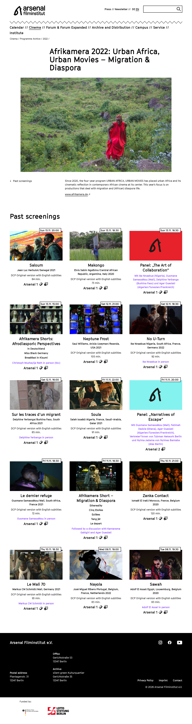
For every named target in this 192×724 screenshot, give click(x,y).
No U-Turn (156, 338)
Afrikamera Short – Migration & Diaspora (96, 498)
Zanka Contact (156, 495)
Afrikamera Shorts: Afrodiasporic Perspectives (36, 341)
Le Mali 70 (36, 584)
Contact (177, 680)
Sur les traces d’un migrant (36, 414)
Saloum (36, 265)
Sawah (156, 584)
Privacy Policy (145, 680)
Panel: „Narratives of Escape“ (156, 417)
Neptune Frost (96, 338)
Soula (96, 414)
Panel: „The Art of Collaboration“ (155, 267)
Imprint (163, 680)
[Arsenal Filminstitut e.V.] (29, 10)
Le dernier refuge (36, 495)
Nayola (96, 584)
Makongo (96, 265)
